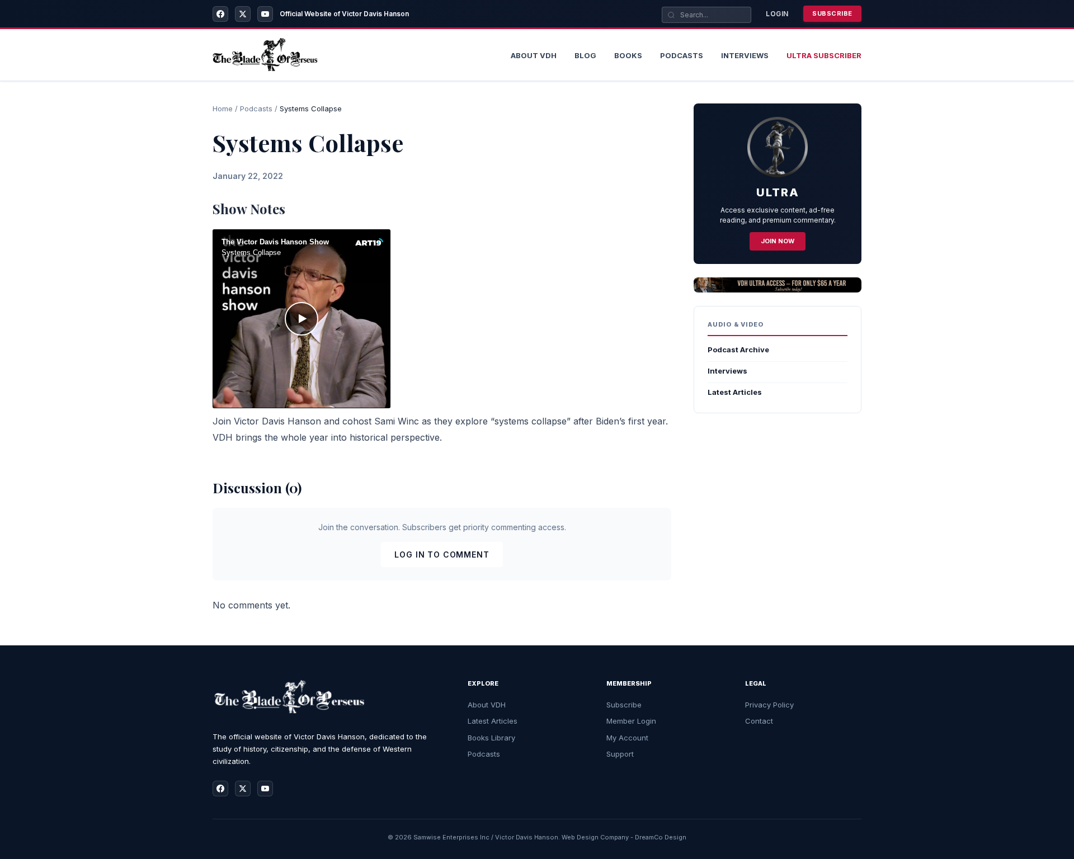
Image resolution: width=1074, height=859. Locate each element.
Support (620, 753)
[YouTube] (265, 14)
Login (777, 14)
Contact (759, 720)
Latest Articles (735, 392)
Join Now (777, 241)
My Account (627, 737)
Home (223, 108)
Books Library (491, 737)
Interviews (745, 55)
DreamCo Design (660, 837)
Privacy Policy (769, 704)
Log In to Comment (441, 554)
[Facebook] (220, 14)
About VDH (487, 704)
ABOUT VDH (534, 55)
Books (628, 55)
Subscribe (832, 13)
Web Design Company (595, 837)
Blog (585, 55)
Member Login (631, 720)
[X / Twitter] (243, 14)
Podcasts (681, 55)
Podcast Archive (738, 349)
